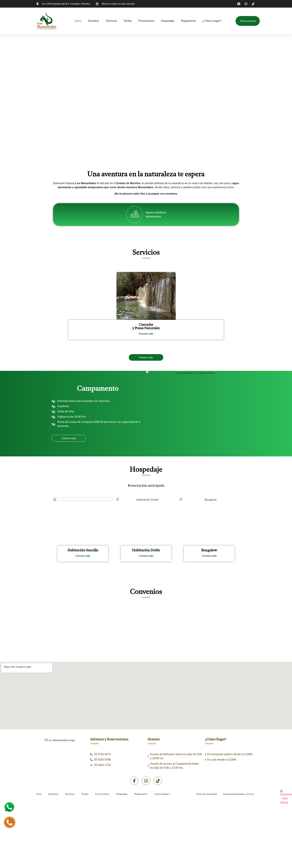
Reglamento (188, 20)
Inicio (78, 20)
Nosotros (93, 20)
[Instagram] (146, 781)
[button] (53, 304)
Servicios (111, 20)
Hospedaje (167, 20)
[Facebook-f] (134, 781)
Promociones (146, 20)
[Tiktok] (158, 781)
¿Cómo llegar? (211, 20)
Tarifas (128, 20)
